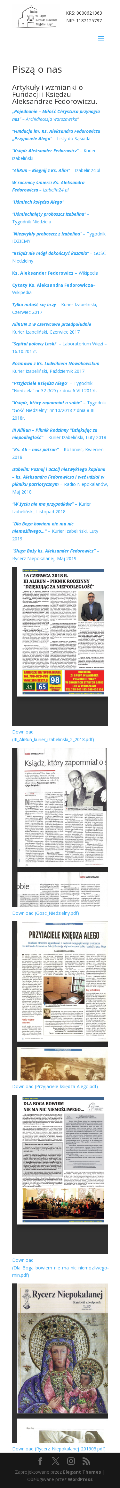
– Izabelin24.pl (56, 170)
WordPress (80, 1479)
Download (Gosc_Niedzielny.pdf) (45, 913)
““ (38, 202)
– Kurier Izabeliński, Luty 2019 (55, 531)
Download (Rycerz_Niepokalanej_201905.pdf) (59, 1449)
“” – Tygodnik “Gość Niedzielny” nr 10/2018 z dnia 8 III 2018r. (59, 410)
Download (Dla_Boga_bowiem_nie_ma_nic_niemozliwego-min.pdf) (60, 1267)
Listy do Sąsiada (74, 138)
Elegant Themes (82, 1472)
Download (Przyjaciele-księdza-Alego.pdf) (55, 1086)
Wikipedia (88, 273)
